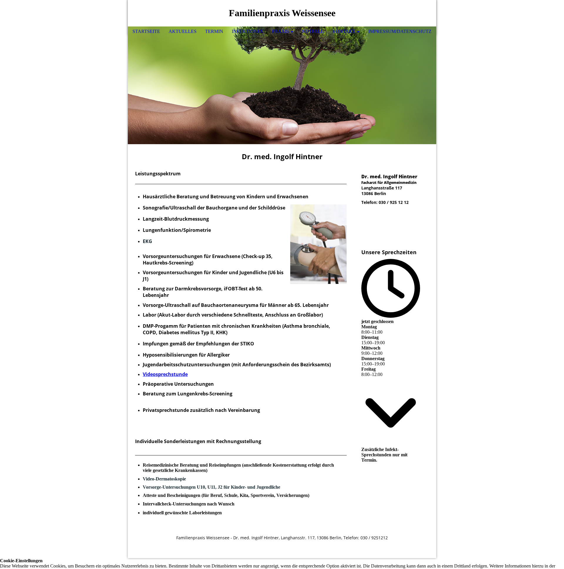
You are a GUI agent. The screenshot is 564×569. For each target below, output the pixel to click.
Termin (214, 31)
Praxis (280, 31)
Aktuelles (183, 31)
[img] (414, 13)
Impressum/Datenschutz (400, 31)
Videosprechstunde (165, 374)
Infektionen (248, 31)
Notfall (313, 31)
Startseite (146, 31)
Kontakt (343, 31)
